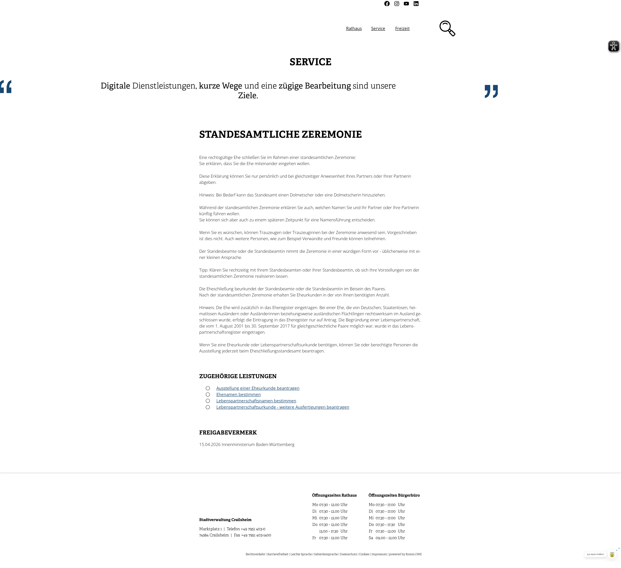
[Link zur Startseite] (216, 28)
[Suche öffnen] (447, 28)
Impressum (379, 554)
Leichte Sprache (301, 554)
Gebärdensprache (326, 554)
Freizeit (402, 28)
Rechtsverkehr (255, 554)
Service (378, 28)
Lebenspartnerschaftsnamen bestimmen (256, 401)
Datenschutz (348, 554)
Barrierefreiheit (277, 554)
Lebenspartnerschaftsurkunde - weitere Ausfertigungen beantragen (282, 407)
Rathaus (354, 28)
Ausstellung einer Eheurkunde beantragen (258, 388)
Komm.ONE (414, 554)
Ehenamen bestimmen (238, 394)
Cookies (364, 554)
